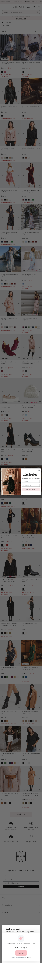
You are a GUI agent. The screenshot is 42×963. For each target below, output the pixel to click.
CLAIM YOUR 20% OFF (30, 489)
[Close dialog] (39, 470)
